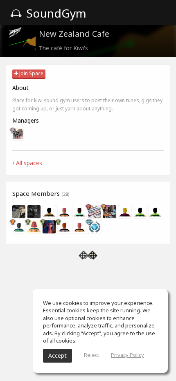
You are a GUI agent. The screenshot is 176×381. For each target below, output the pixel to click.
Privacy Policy (127, 355)
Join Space (30, 73)
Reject (91, 355)
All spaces (28, 163)
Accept (57, 355)
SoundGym (54, 13)
